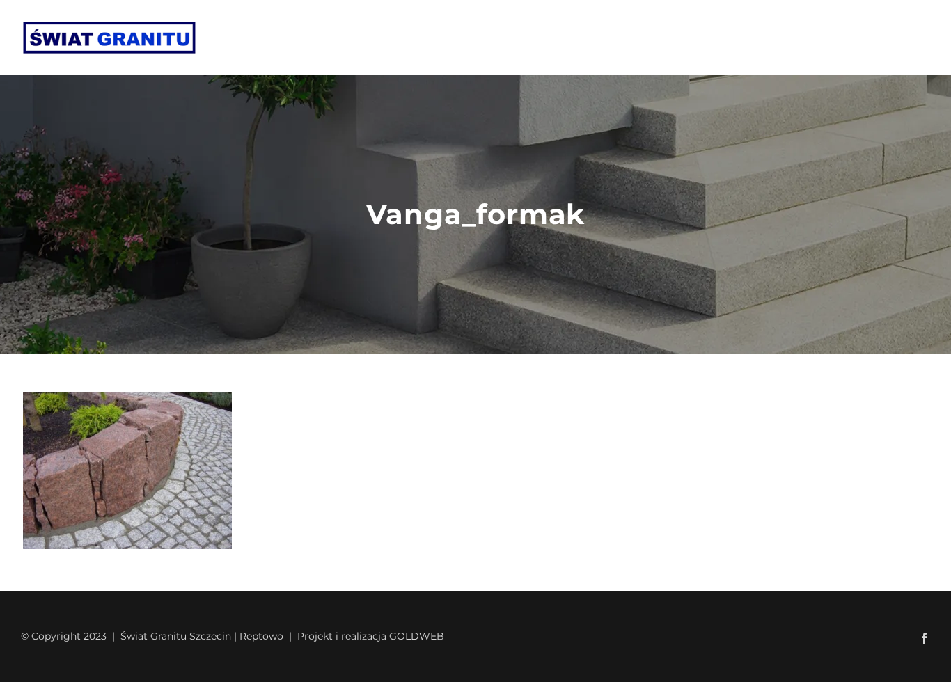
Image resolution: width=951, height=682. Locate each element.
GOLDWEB (416, 636)
